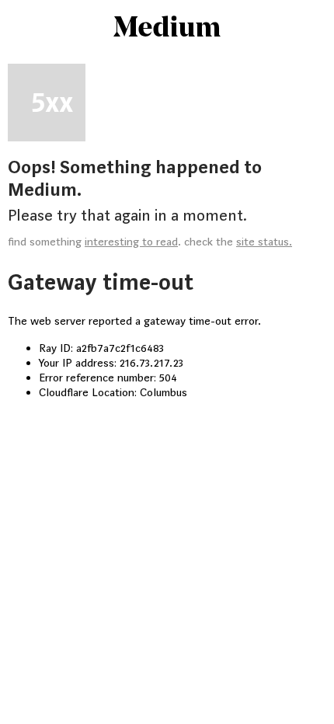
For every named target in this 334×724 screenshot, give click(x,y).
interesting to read (131, 242)
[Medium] (167, 28)
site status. (264, 242)
